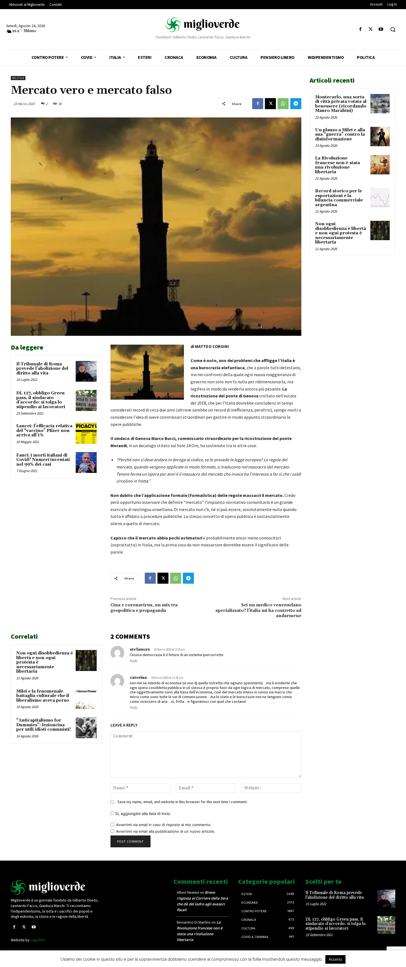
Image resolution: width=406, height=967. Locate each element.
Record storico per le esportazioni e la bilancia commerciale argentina (339, 198)
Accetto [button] (335, 959)
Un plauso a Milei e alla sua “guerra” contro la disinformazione (340, 134)
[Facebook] (360, 29)
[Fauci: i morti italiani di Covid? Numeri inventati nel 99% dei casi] (86, 462)
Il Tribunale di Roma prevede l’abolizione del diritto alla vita (42, 368)
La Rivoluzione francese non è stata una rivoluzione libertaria (337, 165)
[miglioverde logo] (203, 24)
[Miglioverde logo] (56, 887)
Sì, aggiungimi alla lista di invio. (142, 813)
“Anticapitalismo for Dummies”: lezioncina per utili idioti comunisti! (43, 725)
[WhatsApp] (283, 103)
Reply (134, 661)
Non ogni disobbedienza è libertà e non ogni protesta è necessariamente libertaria (340, 233)
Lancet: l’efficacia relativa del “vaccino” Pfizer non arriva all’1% (44, 430)
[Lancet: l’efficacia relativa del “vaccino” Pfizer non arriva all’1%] (86, 433)
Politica (18, 78)
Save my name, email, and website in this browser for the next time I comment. (182, 801)
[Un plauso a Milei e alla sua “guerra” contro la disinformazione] (380, 136)
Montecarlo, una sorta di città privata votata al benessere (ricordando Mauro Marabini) (341, 104)
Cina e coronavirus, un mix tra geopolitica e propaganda (144, 607)
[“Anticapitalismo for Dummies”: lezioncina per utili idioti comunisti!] (86, 727)
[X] (371, 29)
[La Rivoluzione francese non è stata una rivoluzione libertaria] (380, 164)
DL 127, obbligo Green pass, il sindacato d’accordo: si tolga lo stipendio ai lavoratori (40, 400)
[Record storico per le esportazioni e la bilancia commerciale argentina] (380, 197)
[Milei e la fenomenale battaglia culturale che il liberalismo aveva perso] (86, 698)
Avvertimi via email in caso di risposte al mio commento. (164, 824)
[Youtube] (381, 29)
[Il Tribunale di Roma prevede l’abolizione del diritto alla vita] (86, 371)
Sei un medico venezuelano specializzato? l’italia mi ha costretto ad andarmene (258, 610)
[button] (392, 29)
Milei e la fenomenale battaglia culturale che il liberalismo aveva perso (42, 696)
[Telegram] (295, 103)
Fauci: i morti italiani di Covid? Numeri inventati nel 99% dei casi (43, 460)
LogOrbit (37, 939)
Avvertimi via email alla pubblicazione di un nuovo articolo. (165, 831)
